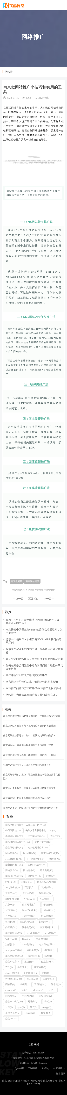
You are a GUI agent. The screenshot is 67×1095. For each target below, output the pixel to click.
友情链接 (57, 1068)
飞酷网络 (13, 6)
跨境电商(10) (46, 870)
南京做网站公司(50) (38, 847)
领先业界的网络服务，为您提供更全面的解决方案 (34, 659)
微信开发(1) (23, 967)
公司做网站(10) (13, 830)
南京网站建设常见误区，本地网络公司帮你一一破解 (29, 755)
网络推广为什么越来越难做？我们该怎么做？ (32, 694)
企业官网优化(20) (35, 859)
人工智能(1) (45, 899)
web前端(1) (50, 933)
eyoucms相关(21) (13, 979)
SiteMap (45, 1068)
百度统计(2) (11, 916)
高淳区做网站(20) (14, 836)
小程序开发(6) (12, 1013)
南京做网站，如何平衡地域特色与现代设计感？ (27, 798)
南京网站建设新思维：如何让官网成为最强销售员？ (29, 735)
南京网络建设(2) (13, 933)
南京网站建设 (32, 581)
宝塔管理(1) (42, 939)
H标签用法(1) (12, 899)
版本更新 (60, 1073)
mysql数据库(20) (13, 859)
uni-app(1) (46, 1007)
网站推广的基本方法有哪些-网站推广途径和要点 (33, 688)
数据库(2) (46, 1013)
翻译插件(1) (47, 916)
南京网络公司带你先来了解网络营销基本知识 (32, 681)
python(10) (10, 882)
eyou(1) (21, 1007)
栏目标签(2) (48, 979)
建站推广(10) (34, 876)
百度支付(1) (11, 893)
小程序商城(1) (29, 916)
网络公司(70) (28, 927)
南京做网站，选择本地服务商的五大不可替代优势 (28, 745)
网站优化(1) (34, 1001)
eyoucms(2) (10, 990)
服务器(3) (26, 939)
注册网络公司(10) (36, 864)
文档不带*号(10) (43, 842)
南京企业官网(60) (50, 853)
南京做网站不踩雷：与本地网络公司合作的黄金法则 (29, 726)
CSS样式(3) (11, 939)
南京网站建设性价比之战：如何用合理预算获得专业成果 (31, 716)
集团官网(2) (30, 961)
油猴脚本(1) (11, 944)
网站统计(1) (49, 910)
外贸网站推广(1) (30, 904)
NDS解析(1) (49, 950)
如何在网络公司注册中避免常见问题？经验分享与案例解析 (34, 667)
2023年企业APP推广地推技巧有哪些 (26, 675)
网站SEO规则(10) (14, 876)
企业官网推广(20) (14, 864)
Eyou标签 (19, 1068)
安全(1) (9, 967)
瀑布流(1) (56, 984)
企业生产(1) (28, 893)
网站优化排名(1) (30, 910)
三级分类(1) (40, 984)
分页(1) (9, 1007)
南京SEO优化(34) (14, 1001)
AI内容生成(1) (12, 887)
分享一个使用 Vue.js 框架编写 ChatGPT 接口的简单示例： (33, 641)
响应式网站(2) (27, 922)
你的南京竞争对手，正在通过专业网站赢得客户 (27, 765)
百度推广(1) (30, 887)
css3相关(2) (32, 979)
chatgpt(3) (10, 922)
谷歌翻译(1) (45, 922)
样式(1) (48, 1001)
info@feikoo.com (39, 1063)
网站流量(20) (11, 853)
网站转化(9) (29, 870)
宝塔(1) (24, 990)
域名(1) (48, 956)
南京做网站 (16, 581)
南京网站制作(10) (14, 847)
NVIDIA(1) (29, 899)
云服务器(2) (26, 882)
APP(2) (33, 1007)
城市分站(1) (11, 910)
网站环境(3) (11, 996)
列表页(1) (10, 984)
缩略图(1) (24, 984)
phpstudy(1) (38, 990)
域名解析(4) (34, 956)
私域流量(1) (47, 887)
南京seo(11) (11, 1018)
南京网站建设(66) (14, 956)
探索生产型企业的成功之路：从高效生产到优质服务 (34, 651)
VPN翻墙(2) (28, 944)
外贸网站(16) (30, 973)
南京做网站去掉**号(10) (17, 842)
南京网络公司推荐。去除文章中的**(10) (25, 825)
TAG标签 (32, 1068)
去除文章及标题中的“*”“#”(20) (41, 830)
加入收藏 (43, 97)
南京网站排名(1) (48, 927)
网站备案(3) (33, 950)
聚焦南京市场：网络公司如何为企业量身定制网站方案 (30, 808)
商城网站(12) (45, 996)
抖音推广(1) (11, 927)
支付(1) (45, 973)
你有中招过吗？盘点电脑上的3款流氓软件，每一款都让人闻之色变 (34, 621)
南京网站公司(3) (47, 944)
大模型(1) (50, 876)
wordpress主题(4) (13, 950)
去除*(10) (55, 836)
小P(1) (52, 990)
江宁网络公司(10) (36, 836)
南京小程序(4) (12, 961)
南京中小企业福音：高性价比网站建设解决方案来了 (29, 788)
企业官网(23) (47, 961)
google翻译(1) (33, 933)
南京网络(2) (40, 967)
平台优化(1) (49, 904)
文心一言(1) (11, 904)
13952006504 (39, 1052)
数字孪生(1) (45, 893)
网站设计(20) (29, 853)
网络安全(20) (11, 870)
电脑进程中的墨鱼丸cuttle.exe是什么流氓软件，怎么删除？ (34, 631)
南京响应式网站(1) (46, 882)
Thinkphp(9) (30, 1013)
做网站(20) (54, 859)
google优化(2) (12, 973)
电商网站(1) (28, 996)
